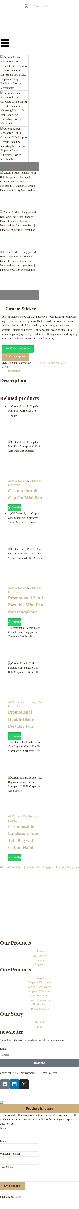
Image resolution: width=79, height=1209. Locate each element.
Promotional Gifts (56, 362)
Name (4, 1128)
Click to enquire (19, 348)
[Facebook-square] (5, 1084)
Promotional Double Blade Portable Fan (21, 719)
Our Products (15, 943)
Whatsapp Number (10, 1153)
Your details (7, 1166)
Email (3, 1048)
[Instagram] (24, 1084)
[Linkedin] (14, 1084)
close (18, 1196)
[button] (18, 348)
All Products (38, 362)
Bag (25, 816)
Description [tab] (14, 371)
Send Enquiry (12, 1186)
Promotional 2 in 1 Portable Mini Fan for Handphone (26, 605)
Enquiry (16, 507)
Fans (25, 480)
